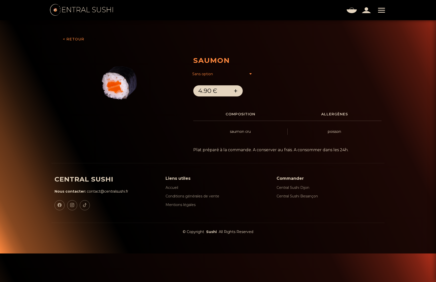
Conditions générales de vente (192, 196)
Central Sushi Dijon (293, 187)
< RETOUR (73, 39)
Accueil (172, 187)
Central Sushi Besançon (297, 196)
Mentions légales (181, 205)
